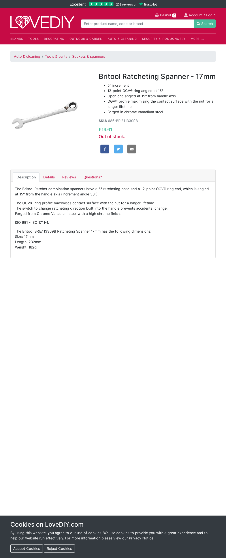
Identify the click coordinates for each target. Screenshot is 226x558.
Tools (33, 38)
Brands (16, 38)
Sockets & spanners (88, 56)
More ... (197, 38)
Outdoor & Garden (86, 38)
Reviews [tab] (69, 177)
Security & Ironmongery (164, 38)
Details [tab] (49, 177)
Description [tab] (26, 177)
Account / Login (201, 15)
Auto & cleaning (27, 56)
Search (206, 23)
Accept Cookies (26, 548)
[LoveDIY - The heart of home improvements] (42, 22)
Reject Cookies (59, 548)
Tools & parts (56, 56)
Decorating (54, 38)
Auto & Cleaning (122, 38)
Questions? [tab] (92, 177)
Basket (167, 15)
